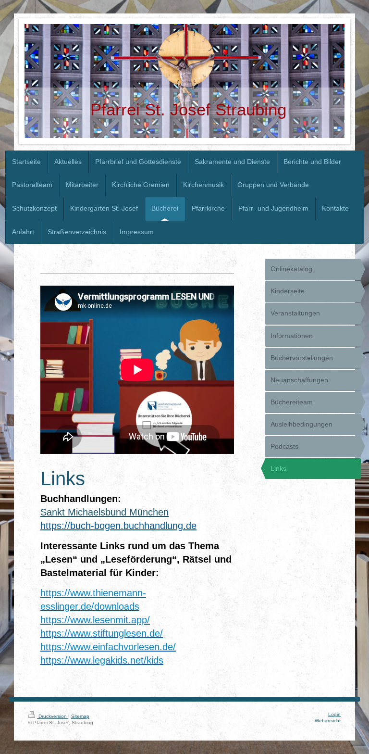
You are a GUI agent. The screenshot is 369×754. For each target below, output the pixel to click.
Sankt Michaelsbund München (104, 512)
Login (334, 714)
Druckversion (52, 716)
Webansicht (328, 720)
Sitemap (80, 716)
